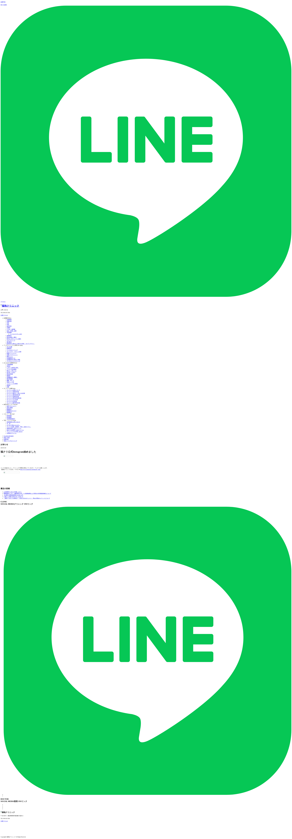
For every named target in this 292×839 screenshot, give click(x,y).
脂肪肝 (8, 375)
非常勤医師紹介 (11, 418)
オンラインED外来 (12, 401)
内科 (8, 323)
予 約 (8, 423)
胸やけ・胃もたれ (11, 370)
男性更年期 (10, 374)
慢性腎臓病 (10, 378)
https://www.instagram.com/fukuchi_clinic (30, 469)
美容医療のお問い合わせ (13, 422)
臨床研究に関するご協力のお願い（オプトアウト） (21, 343)
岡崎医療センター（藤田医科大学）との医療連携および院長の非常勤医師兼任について (27, 493)
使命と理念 (7, 437)
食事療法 (9, 335)
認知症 (8, 385)
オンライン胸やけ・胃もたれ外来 (16, 393)
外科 (8, 324)
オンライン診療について (13, 390)
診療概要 (9, 319)
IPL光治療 (9, 347)
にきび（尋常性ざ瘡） (13, 367)
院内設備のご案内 (11, 337)
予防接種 (9, 332)
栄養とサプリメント (12, 355)
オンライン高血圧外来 (13, 391)
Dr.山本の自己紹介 (9, 436)
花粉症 (8, 366)
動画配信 (9, 412)
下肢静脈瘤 (10, 364)
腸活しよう (10, 356)
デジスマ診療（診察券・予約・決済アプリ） (19, 426)
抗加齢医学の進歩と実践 (13, 359)
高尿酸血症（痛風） (12, 377)
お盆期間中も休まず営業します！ (13, 492)
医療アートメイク (11, 353)
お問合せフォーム (11, 433)
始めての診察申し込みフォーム (15, 430)
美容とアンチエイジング (10, 440)
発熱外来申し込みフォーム (14, 428)
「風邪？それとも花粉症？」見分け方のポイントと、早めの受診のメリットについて (27, 498)
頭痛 (8, 386)
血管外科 (9, 326)
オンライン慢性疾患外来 (13, 394)
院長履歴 (9, 417)
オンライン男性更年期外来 (14, 398)
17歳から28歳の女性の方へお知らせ (13, 496)
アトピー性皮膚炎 (11, 369)
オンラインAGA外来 (12, 399)
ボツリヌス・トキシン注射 (14, 351)
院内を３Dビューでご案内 (14, 339)
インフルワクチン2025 (16, 334)
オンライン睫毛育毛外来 (13, 402)
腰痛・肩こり (10, 380)
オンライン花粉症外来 (13, 396)
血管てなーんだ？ (11, 406)
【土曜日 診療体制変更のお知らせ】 (13, 495)
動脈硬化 (9, 409)
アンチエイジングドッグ (13, 361)
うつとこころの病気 (12, 383)
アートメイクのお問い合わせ (15, 431)
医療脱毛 (9, 348)
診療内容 (9, 321)
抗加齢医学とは (11, 358)
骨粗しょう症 (10, 382)
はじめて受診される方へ (13, 425)
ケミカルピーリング (12, 350)
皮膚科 (8, 327)
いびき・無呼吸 (11, 329)
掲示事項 (9, 342)
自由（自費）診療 (11, 331)
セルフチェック (11, 340)
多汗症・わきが (11, 372)
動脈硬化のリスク (11, 410)
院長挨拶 (9, 415)
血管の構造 (10, 407)
